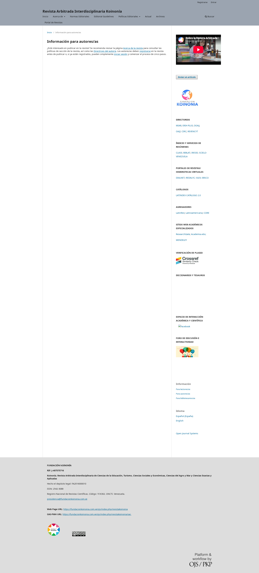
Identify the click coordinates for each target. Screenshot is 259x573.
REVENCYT (193, 131)
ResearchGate (183, 234)
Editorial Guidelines (104, 16)
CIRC (184, 131)
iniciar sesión (120, 54)
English (179, 420)
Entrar (213, 2)
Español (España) (184, 416)
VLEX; (198, 177)
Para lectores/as (183, 389)
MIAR (178, 125)
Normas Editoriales (79, 16)
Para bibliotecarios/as (185, 398)
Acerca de (58, 16)
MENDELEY (181, 240)
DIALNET (180, 177)
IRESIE (194, 152)
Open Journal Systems (187, 433)
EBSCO (205, 177)
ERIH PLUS (188, 125)
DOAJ (196, 125)
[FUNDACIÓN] (187, 106)
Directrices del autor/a (105, 51)
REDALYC (190, 177)
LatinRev (180, 212)
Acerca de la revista (133, 48)
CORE (206, 212)
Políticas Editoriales (129, 16)
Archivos (160, 16)
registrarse (145, 51)
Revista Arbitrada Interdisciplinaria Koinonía (82, 11)
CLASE (179, 152)
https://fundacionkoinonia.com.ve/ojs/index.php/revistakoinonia (95, 509)
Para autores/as (183, 393)
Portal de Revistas (54, 22)
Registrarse (202, 2)
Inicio (45, 16)
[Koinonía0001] (184, 326)
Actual (148, 16)
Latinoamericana (194, 212)
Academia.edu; (198, 234)
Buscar (210, 16)
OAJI (178, 131)
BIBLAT (186, 152)
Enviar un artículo (187, 77)
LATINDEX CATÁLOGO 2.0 (188, 195)
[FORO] (187, 356)
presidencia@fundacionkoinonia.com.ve (67, 499)
